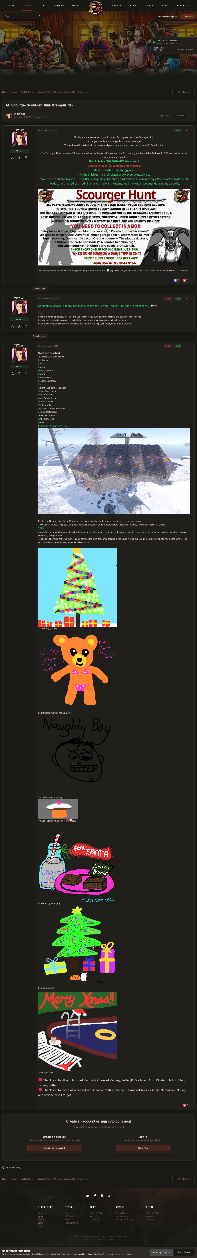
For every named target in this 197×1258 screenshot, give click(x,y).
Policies (149, 1216)
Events (41, 1219)
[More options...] (187, 130)
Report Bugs (121, 1213)
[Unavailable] (114, 227)
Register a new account (54, 1148)
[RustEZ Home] (96, 7)
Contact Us (95, 1219)
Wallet (68, 1219)
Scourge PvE (40, 117)
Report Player (121, 1216)
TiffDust (21, 114)
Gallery (41, 1226)
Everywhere (29, 16)
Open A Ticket (96, 1213)
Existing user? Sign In (167, 16)
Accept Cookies (162, 1252)
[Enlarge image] (77, 587)
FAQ (92, 1216)
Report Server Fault (124, 1219)
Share (166, 115)
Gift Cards (69, 1216)
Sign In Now (142, 1148)
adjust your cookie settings (80, 1254)
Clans (40, 1223)
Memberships (71, 1223)
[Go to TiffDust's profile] (9, 115)
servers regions (185, 50)
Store (67, 1213)
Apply (40, 1216)
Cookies (150, 1219)
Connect (42, 1213)
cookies (19, 1254)
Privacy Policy (152, 1213)
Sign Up (188, 16)
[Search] (39, 16)
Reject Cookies (184, 1252)
